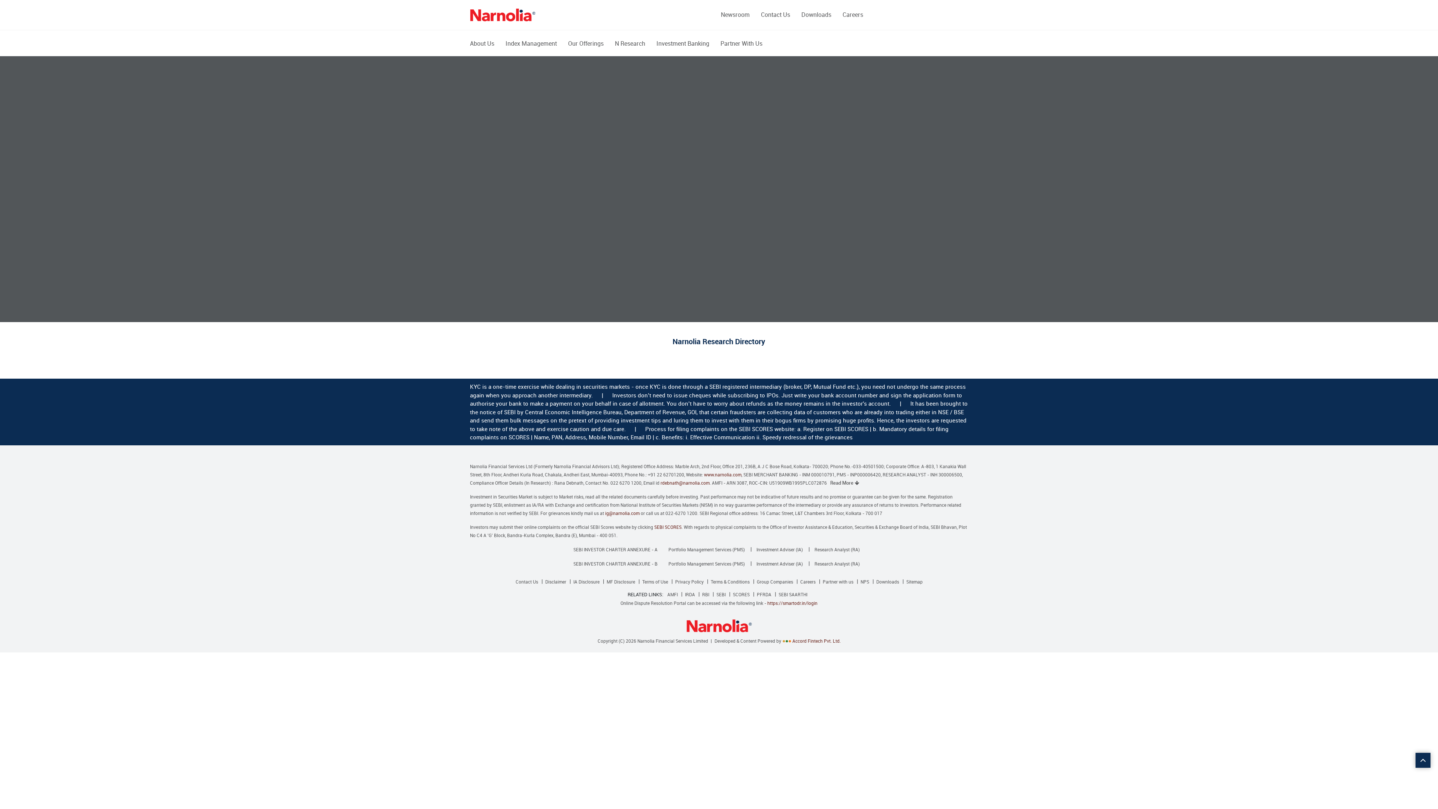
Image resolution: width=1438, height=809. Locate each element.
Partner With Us (741, 43)
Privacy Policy (689, 582)
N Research (630, 43)
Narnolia (503, 15)
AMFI (672, 594)
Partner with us (838, 582)
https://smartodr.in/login (792, 603)
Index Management (531, 43)
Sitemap (914, 582)
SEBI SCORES (668, 527)
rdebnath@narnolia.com (685, 483)
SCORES (741, 594)
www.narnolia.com (722, 475)
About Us (482, 43)
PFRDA (764, 594)
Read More (842, 482)
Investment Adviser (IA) (779, 549)
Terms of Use (655, 582)
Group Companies (775, 582)
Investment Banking (682, 43)
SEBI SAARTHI (793, 594)
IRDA (690, 594)
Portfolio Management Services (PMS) (706, 549)
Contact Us (775, 14)
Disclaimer (555, 582)
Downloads (816, 14)
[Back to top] (1423, 760)
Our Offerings (586, 43)
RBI (705, 594)
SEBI (721, 594)
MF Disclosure (621, 582)
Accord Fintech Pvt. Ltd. (816, 641)
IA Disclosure (586, 582)
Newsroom (735, 14)
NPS (865, 582)
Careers (853, 14)
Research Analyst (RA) (837, 549)
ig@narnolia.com (622, 513)
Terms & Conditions (730, 582)
